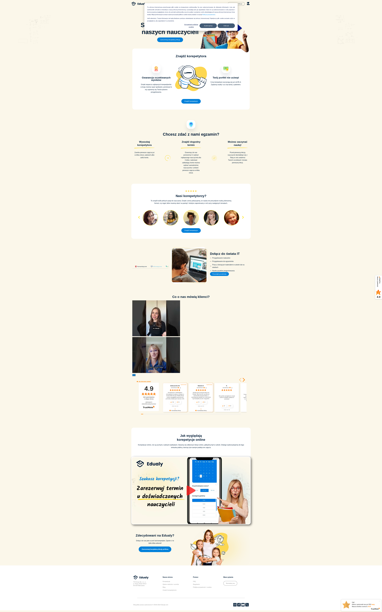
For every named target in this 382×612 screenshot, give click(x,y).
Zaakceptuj (208, 26)
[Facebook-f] (239, 602)
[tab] (141, 265)
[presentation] (133, 373)
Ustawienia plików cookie (191, 26)
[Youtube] (243, 602)
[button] (170, 39)
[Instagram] (235, 602)
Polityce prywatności (208, 14)
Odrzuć (226, 26)
